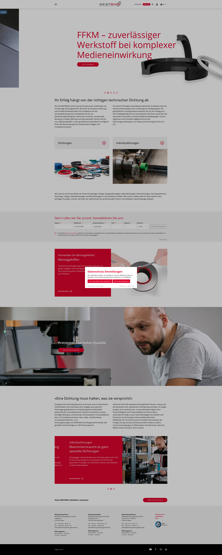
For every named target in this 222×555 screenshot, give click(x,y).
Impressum (122, 286)
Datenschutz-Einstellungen (95, 286)
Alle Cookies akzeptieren (121, 281)
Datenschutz (130, 286)
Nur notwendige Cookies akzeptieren (100, 281)
